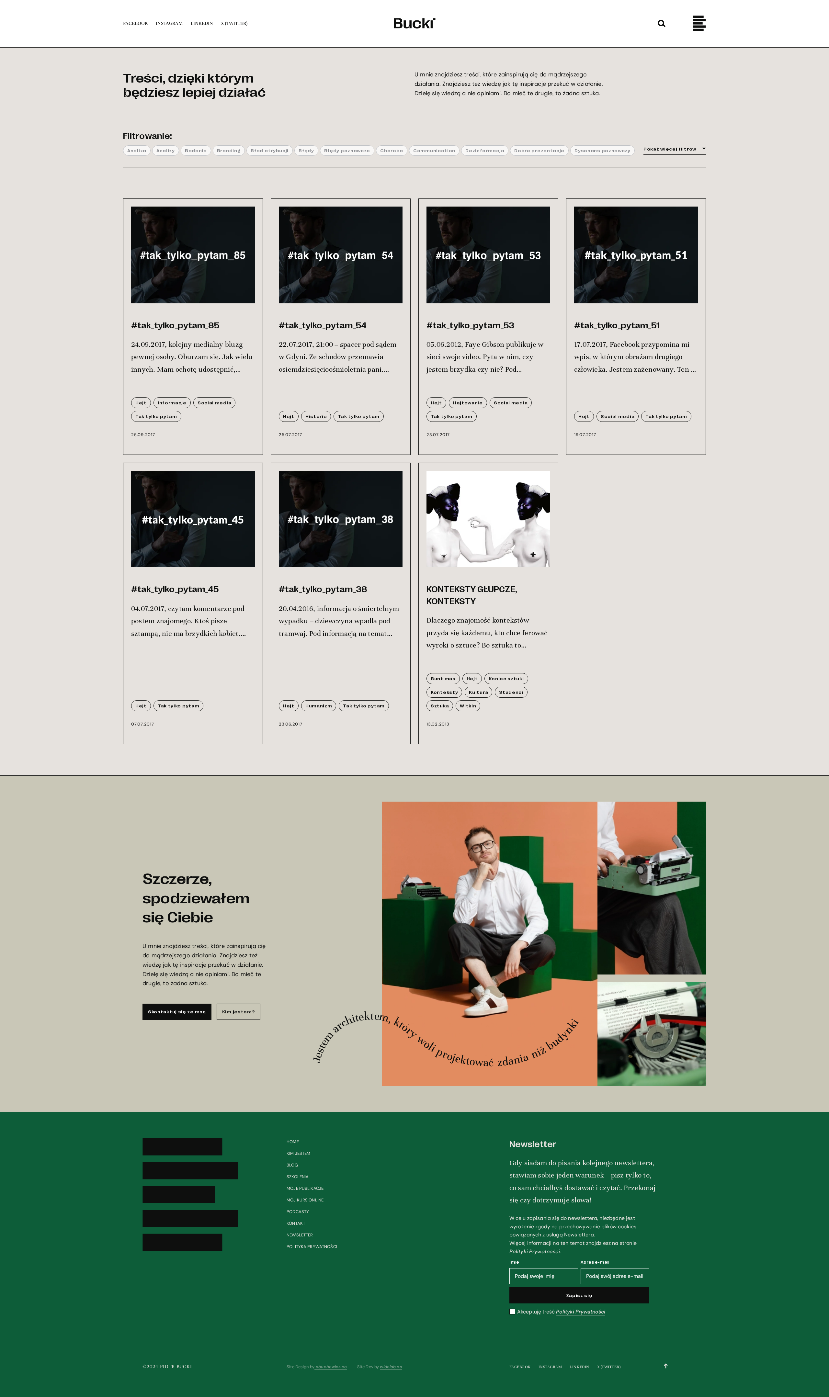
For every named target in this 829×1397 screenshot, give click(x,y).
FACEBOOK (520, 1367)
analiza (136, 150)
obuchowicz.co (330, 1366)
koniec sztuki (506, 678)
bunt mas (443, 678)
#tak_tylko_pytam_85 (175, 325)
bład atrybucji (270, 150)
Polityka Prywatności (312, 1246)
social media (214, 402)
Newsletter (300, 1235)
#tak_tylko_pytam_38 (323, 588)
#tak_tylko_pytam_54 (323, 325)
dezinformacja (484, 150)
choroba (391, 150)
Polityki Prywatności (534, 1251)
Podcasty (298, 1211)
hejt (141, 402)
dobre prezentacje (539, 150)
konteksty (444, 691)
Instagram (550, 1367)
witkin (468, 705)
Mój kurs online (305, 1200)
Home (293, 1141)
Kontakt (296, 1223)
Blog (292, 1165)
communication (434, 150)
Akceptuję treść (561, 1312)
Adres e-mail (595, 1261)
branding (229, 150)
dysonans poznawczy (602, 150)
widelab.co (391, 1366)
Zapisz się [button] (579, 1295)
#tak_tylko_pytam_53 (470, 325)
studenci (511, 691)
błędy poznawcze (347, 150)
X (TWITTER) (609, 1367)
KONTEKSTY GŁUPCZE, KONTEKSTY (471, 594)
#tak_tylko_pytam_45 (175, 588)
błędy (306, 150)
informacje (172, 402)
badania (196, 150)
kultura (478, 691)
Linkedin (579, 1367)
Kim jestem (298, 1153)
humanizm (318, 705)
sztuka (440, 705)
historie (316, 416)
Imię (514, 1261)
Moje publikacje (305, 1188)
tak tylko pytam (156, 416)
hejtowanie (468, 402)
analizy (165, 150)
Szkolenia (298, 1176)
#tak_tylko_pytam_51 (616, 325)
